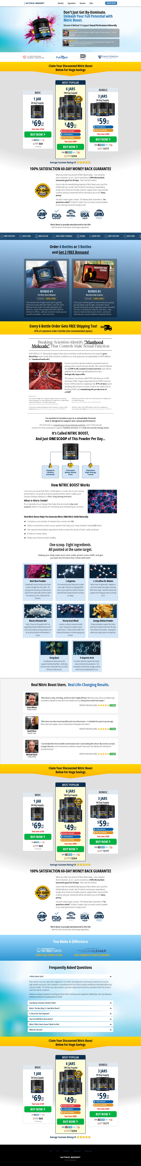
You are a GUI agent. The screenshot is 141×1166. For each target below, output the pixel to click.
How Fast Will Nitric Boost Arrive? (41, 1019)
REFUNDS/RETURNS (77, 1151)
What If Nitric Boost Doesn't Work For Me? (44, 1024)
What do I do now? (35, 1029)
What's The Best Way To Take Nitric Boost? (44, 1008)
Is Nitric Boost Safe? (36, 976)
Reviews (83, 3)
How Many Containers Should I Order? (42, 1002)
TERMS (57, 1151)
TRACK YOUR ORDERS (88, 1151)
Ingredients (72, 3)
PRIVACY (50, 1151)
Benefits (61, 3)
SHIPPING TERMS (66, 1151)
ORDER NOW (111, 3)
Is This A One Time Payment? (39, 1013)
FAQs (91, 3)
